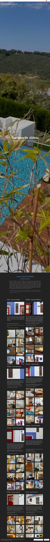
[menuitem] (21, 4)
